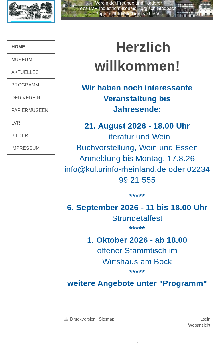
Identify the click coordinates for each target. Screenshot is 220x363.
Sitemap (106, 319)
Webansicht (199, 325)
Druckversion (83, 319)
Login (205, 319)
